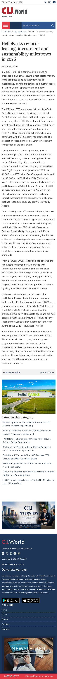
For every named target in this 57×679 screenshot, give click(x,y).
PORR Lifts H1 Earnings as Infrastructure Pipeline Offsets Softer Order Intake (27, 440)
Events (5, 619)
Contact (5, 629)
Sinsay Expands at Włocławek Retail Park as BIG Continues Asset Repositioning (26, 424)
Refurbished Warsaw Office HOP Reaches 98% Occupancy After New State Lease (26, 457)
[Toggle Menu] (5, 25)
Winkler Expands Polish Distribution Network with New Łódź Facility (27, 465)
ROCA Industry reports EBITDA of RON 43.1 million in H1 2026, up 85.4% (29, 482)
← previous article (12, 372)
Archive (5, 624)
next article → (47, 372)
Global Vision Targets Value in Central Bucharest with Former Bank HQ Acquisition (27, 449)
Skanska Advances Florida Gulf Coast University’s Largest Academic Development (27, 432)
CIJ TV (5, 614)
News (4, 609)
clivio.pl (21, 564)
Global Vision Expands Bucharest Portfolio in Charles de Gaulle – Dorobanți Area (28, 473)
